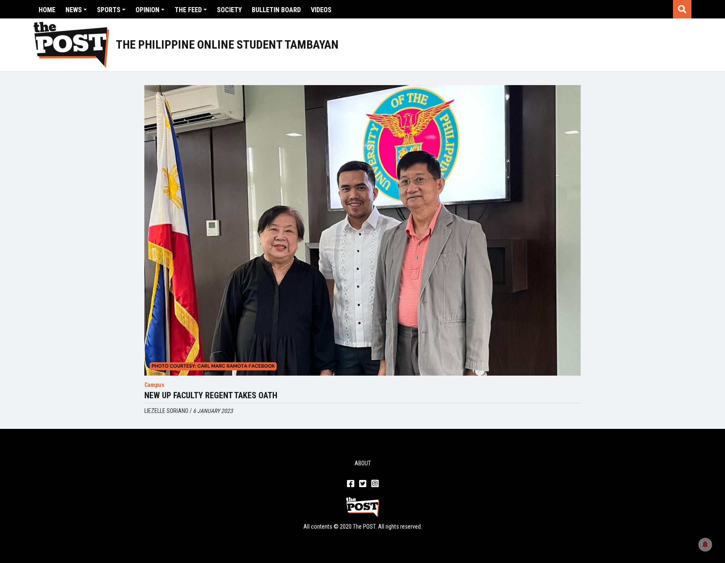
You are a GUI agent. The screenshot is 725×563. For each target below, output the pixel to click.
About (363, 463)
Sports (108, 10)
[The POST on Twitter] (362, 484)
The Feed (188, 10)
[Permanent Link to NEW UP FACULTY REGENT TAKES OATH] (362, 230)
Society (229, 10)
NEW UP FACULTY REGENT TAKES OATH (210, 395)
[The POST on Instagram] (374, 484)
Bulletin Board (276, 10)
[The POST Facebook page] (350, 484)
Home (47, 10)
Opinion (147, 10)
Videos (321, 10)
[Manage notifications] (705, 544)
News (73, 10)
